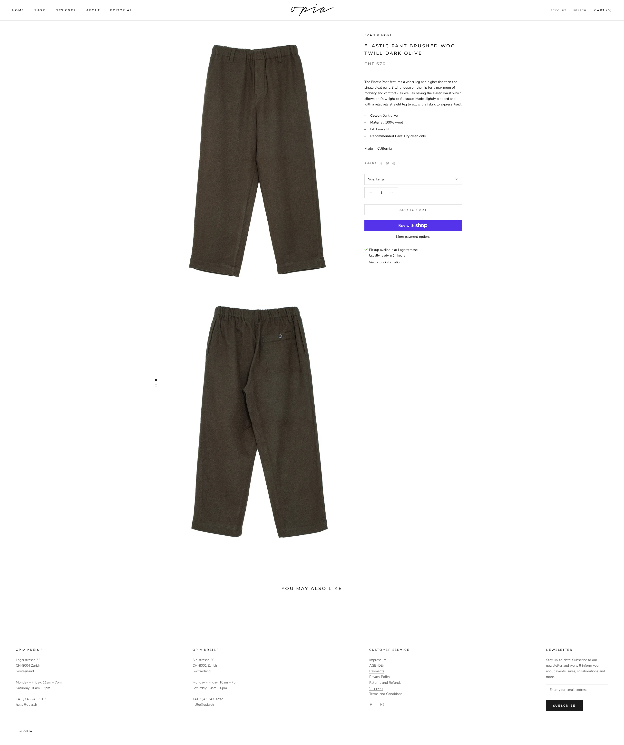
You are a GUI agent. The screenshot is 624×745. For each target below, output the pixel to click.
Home (18, 10)
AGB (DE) (376, 665)
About (93, 10)
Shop (40, 10)
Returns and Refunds (385, 682)
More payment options (413, 236)
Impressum (377, 660)
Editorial (121, 10)
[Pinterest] (393, 163)
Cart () (603, 10)
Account (558, 10)
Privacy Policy (379, 676)
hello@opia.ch (26, 704)
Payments (376, 671)
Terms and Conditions (385, 694)
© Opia (26, 731)
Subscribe (564, 705)
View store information (385, 262)
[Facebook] (381, 163)
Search (579, 10)
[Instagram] (382, 704)
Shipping (376, 688)
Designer (66, 10)
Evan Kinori (377, 35)
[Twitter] (387, 163)
